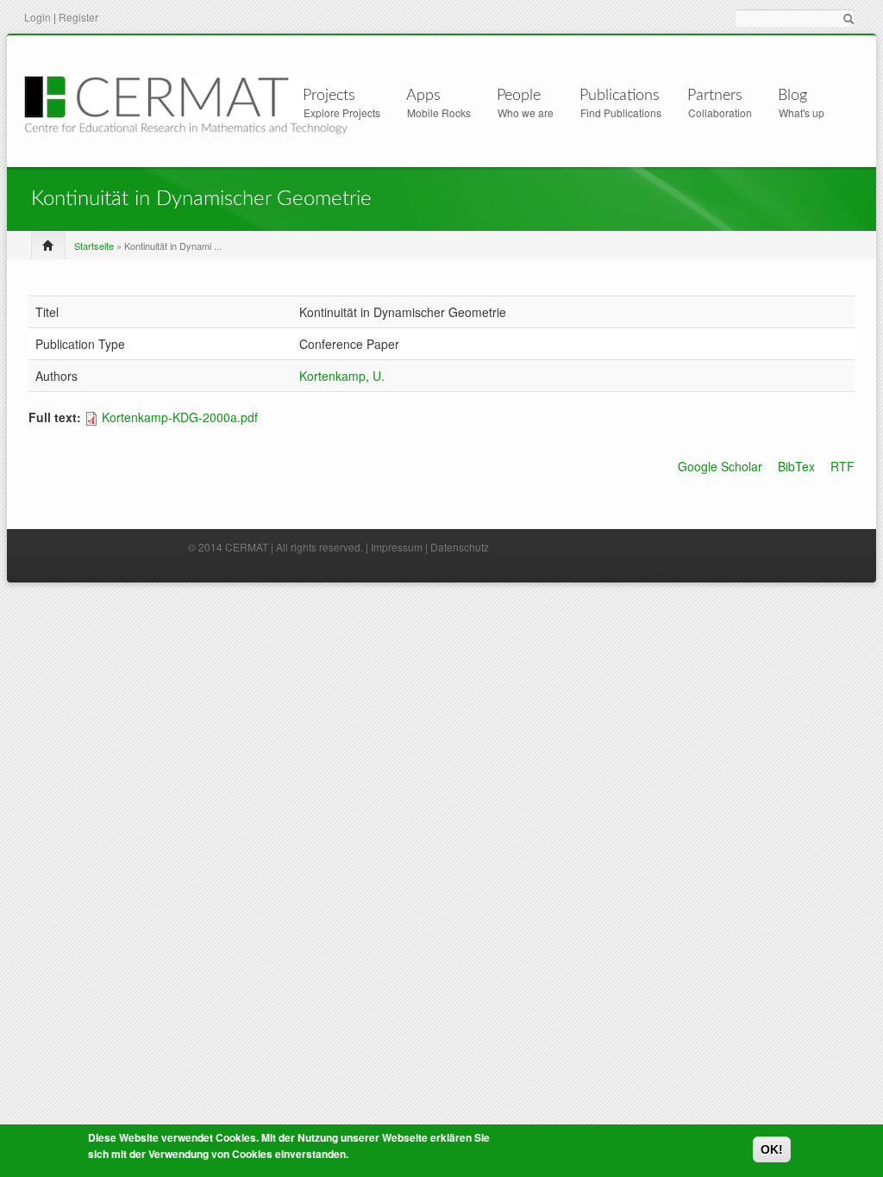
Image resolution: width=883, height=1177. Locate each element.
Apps (423, 96)
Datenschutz (459, 546)
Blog (792, 95)
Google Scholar (720, 466)
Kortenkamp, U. (342, 375)
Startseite (94, 245)
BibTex (796, 466)
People (519, 96)
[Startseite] (186, 103)
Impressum (397, 546)
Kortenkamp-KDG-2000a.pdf (180, 417)
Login (37, 16)
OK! (772, 1149)
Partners (714, 96)
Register (78, 16)
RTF (842, 466)
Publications (619, 95)
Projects (329, 96)
